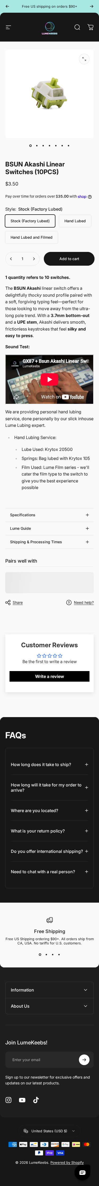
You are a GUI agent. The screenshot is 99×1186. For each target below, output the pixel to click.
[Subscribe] (84, 1059)
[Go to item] (30, 145)
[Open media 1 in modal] (84, 59)
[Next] (91, 6)
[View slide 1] (40, 955)
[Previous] (7, 6)
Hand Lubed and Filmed (32, 237)
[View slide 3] (53, 955)
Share (18, 602)
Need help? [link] (84, 602)
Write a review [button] (49, 676)
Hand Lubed (75, 221)
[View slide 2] (46, 955)
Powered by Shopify (67, 1162)
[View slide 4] (59, 955)
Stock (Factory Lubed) (30, 221)
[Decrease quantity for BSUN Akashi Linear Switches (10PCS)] (11, 258)
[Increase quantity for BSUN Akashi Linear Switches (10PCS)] (33, 258)
